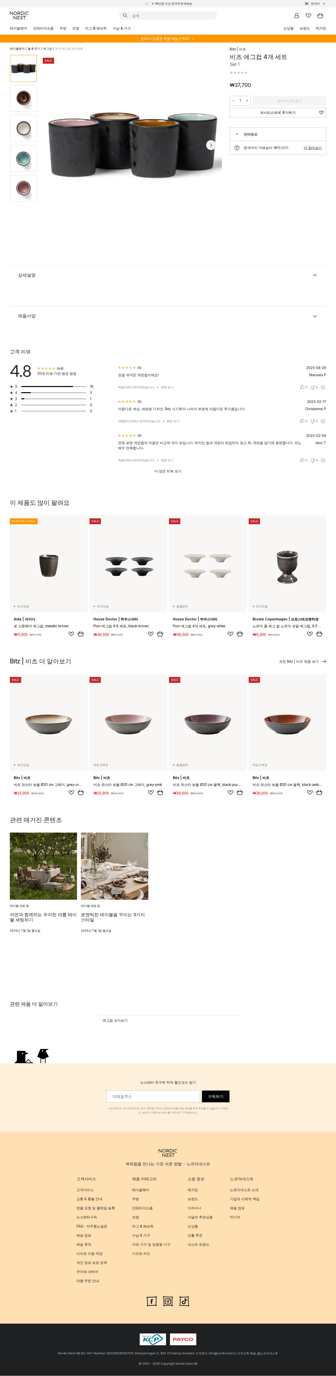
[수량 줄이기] (233, 101)
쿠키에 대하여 (87, 1272)
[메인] (19, 15)
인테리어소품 (43, 28)
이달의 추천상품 (200, 1217)
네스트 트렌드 (198, 1244)
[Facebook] (152, 1300)
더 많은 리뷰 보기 (168, 471)
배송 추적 (83, 1244)
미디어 (235, 1217)
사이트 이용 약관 (89, 1253)
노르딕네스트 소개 (244, 1190)
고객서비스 (85, 1190)
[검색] (125, 15)
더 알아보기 (313, 148)
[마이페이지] (297, 15)
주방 (63, 28)
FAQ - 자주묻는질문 (91, 1226)
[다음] (211, 145)
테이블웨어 (18, 28)
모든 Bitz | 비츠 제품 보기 (299, 661)
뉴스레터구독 (86, 1217)
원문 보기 (167, 387)
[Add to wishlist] (71, 634)
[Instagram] (168, 1300)
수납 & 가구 (122, 28)
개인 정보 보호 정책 (91, 1262)
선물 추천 (195, 1235)
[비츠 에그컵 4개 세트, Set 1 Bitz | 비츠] (132, 144)
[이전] (54, 145)
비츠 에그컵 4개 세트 (69, 48)
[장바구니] (320, 15)
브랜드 (305, 28)
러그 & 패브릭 (96, 28)
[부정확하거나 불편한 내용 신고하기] (323, 387)
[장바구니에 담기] (81, 634)
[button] (238, 72)
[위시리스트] (308, 15)
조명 (75, 28)
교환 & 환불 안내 (89, 1199)
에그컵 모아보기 (115, 1020)
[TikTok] (184, 1300)
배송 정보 (83, 1235)
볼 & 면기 (34, 48)
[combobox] (315, 3)
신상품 (288, 28)
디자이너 (194, 1208)
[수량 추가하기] (247, 101)
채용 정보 (237, 1208)
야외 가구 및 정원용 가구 (151, 1244)
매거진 (321, 28)
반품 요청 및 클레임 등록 (95, 1208)
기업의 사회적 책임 (245, 1199)
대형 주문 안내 (87, 1281)
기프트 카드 (141, 1253)
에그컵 (47, 48)
